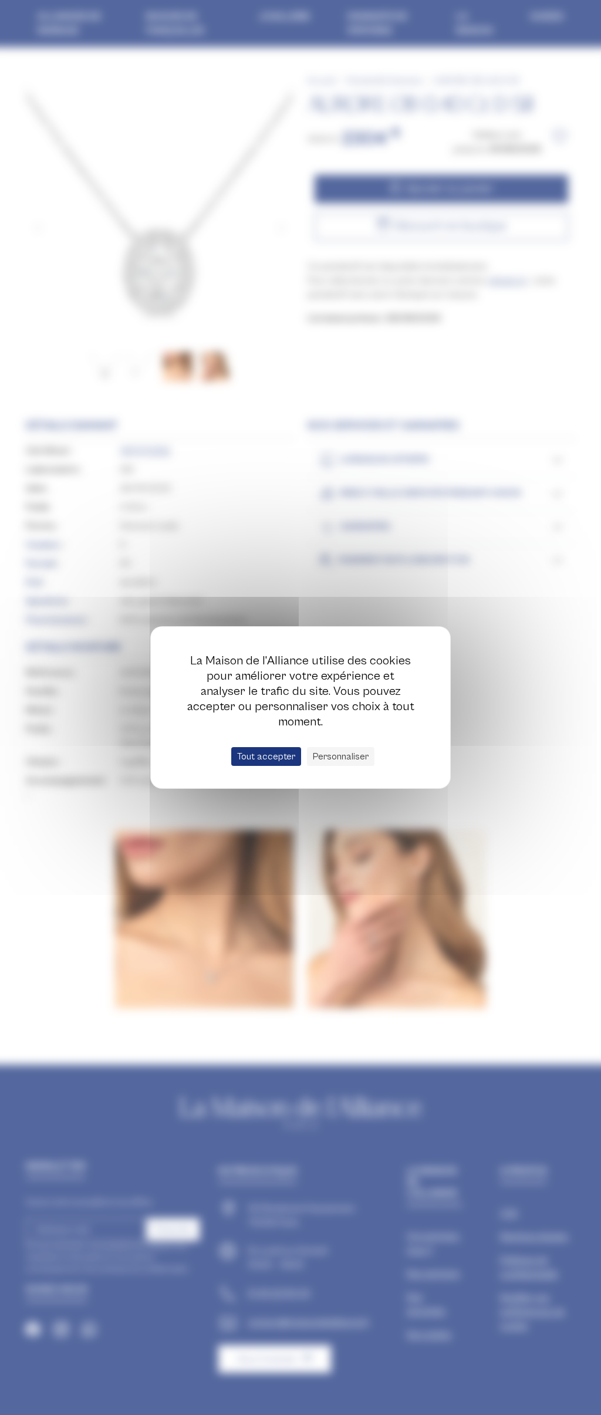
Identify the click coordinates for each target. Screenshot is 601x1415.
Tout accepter (266, 756)
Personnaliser (341, 756)
